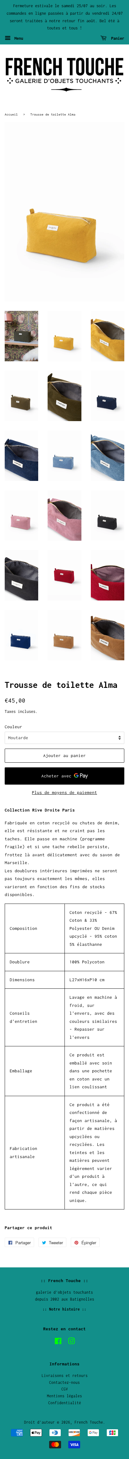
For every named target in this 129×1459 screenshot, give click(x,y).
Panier (116, 38)
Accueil (11, 114)
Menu (17, 38)
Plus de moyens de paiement (64, 792)
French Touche (89, 1422)
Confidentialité (64, 1403)
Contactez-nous (64, 1382)
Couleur (13, 726)
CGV (64, 1389)
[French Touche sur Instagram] (71, 1342)
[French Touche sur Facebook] (58, 1342)
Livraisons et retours (65, 1376)
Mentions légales (64, 1396)
